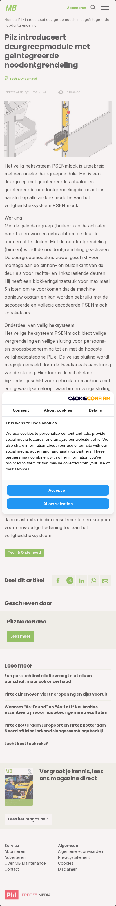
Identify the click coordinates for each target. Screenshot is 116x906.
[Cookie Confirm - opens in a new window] (89, 398)
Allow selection (58, 503)
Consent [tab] (21, 410)
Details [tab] (95, 410)
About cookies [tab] (58, 410)
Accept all (58, 490)
